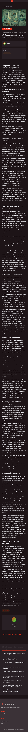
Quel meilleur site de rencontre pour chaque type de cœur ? (13, 676)
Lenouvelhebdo (9, 704)
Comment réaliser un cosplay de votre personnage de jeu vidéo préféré (12, 690)
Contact (3, 723)
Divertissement (9, 6)
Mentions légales (5, 721)
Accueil (3, 6)
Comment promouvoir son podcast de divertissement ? (12, 681)
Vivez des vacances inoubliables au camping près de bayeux (13, 672)
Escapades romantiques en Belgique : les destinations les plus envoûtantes (12, 685)
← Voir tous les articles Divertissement (11, 634)
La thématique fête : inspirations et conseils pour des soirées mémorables (13, 658)
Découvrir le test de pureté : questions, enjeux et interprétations (14, 654)
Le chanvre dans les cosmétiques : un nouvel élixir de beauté (13, 663)
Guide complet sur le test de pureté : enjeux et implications (14, 667)
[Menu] (16, 1)
